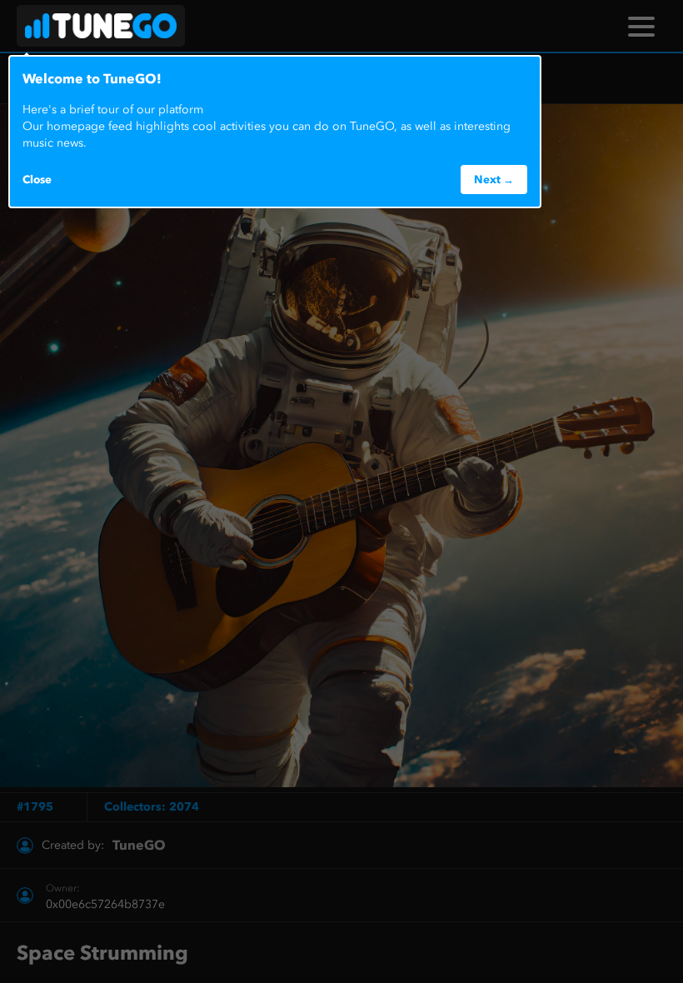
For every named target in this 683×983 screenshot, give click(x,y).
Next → (494, 179)
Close (37, 179)
